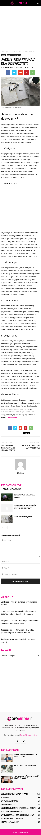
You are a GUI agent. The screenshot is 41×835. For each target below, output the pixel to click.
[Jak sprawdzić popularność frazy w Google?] (7, 779)
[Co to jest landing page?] (7, 769)
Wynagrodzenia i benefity (12, 819)
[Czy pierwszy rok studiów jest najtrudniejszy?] (7, 508)
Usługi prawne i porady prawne (14, 794)
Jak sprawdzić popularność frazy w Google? (26, 777)
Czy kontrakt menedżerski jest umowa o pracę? (8, 447)
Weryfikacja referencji (11, 812)
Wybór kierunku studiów (14, 55)
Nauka (3, 55)
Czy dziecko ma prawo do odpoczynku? (30, 446)
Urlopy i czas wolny (10, 822)
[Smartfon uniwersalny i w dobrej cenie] (7, 758)
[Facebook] (17, 741)
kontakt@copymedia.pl (28, 735)
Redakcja (8, 67)
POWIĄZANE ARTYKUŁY (12, 484)
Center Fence (12, 418)
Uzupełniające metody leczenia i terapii (18, 808)
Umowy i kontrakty (9, 804)
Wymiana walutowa (9, 801)
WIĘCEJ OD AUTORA (12, 488)
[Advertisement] (20, 27)
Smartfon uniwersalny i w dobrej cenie (25, 755)
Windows (5, 797)
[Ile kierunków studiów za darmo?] (7, 497)
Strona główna (5, 52)
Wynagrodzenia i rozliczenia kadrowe (17, 815)
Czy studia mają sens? (23, 517)
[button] (38, 3)
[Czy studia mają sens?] (7, 519)
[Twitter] (23, 741)
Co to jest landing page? (25, 765)
